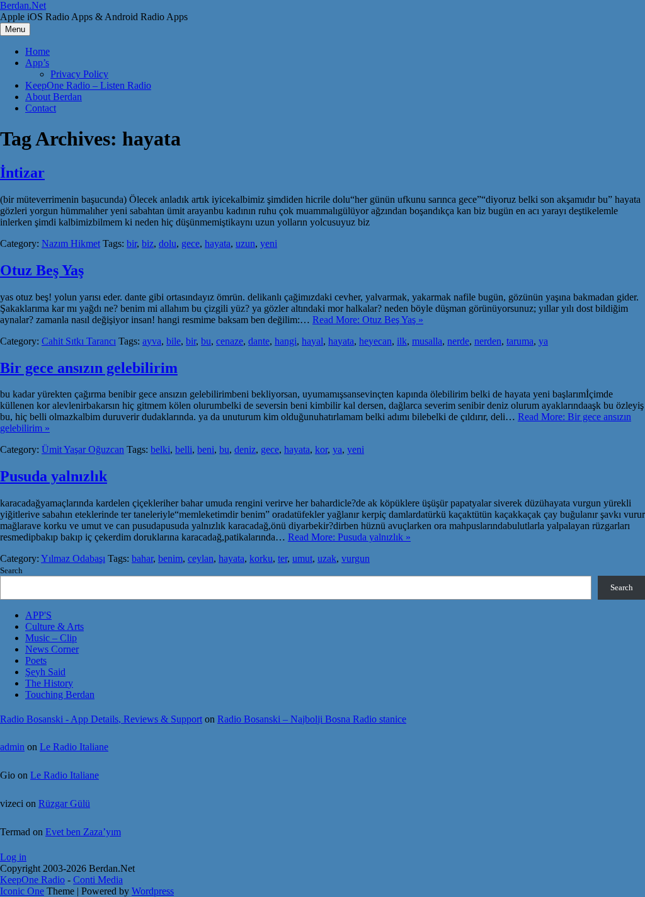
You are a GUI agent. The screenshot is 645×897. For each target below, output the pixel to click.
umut (302, 558)
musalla (427, 341)
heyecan (375, 341)
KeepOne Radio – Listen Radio (88, 85)
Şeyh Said (45, 671)
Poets (36, 660)
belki (160, 449)
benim (170, 558)
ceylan (201, 558)
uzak (326, 558)
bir (132, 243)
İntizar (22, 172)
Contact (40, 108)
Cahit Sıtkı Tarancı (79, 341)
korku (261, 558)
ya (543, 341)
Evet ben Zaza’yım (83, 831)
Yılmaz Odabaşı (73, 558)
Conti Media (98, 879)
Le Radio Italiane (74, 746)
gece (190, 243)
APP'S (38, 615)
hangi (286, 341)
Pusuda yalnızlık (53, 476)
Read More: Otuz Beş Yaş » (367, 319)
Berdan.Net (23, 5)
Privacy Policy (79, 74)
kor (321, 449)
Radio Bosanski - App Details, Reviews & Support (101, 719)
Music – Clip (51, 637)
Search (11, 570)
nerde (458, 341)
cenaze (229, 341)
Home (37, 51)
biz (148, 243)
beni (205, 449)
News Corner (52, 649)
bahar (142, 558)
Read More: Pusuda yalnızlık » (349, 537)
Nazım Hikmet (71, 243)
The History (49, 683)
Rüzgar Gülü (64, 803)
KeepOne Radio (32, 879)
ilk (402, 341)
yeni (268, 243)
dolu (167, 243)
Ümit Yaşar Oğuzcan (83, 449)
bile (173, 341)
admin (12, 746)
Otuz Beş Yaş (42, 270)
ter (282, 558)
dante (259, 341)
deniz (245, 449)
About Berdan (53, 96)
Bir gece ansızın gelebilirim (89, 368)
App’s (37, 62)
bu (206, 341)
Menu (15, 29)
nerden (487, 341)
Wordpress (153, 891)
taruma (520, 341)
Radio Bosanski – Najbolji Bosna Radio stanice (311, 719)
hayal (312, 341)
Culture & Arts (54, 626)
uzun (245, 243)
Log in (13, 857)
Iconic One (22, 891)
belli (183, 449)
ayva (151, 341)
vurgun (355, 558)
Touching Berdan (59, 694)
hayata (218, 243)
